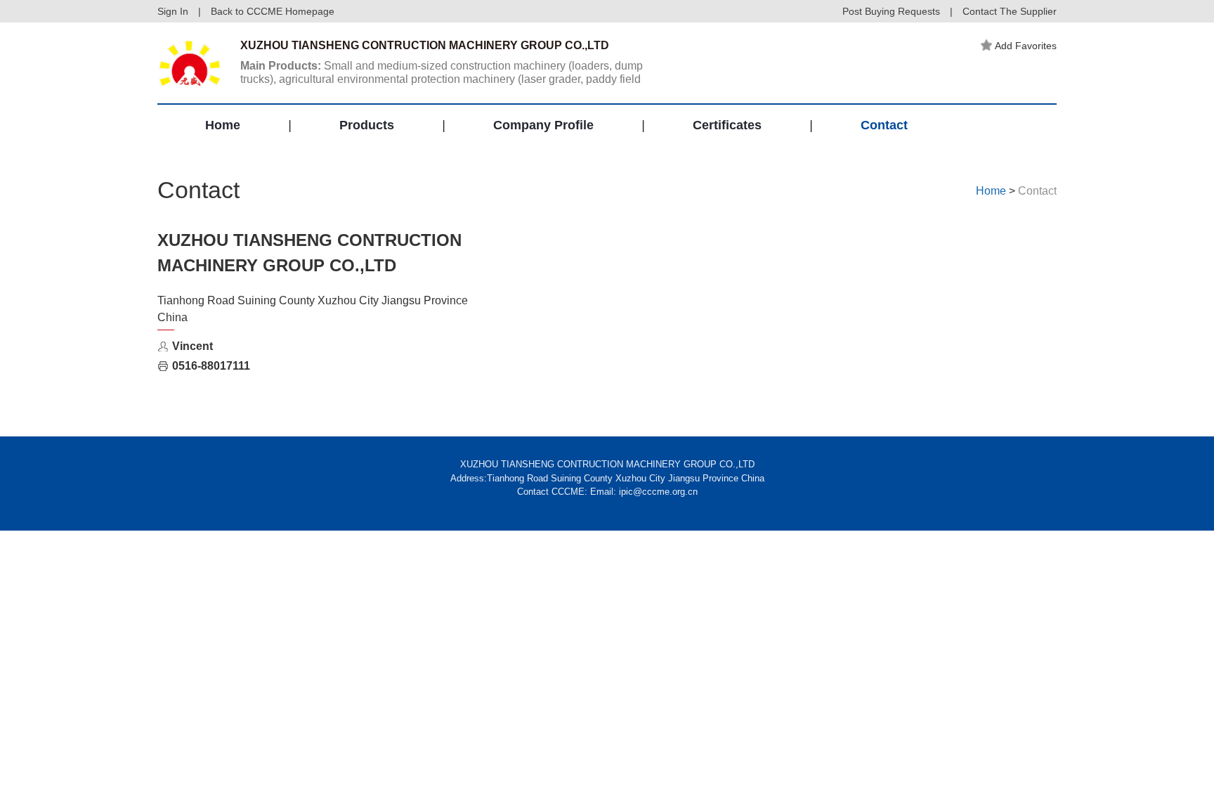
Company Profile (543, 125)
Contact (884, 125)
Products (366, 125)
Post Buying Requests (891, 11)
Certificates (727, 125)
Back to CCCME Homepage (272, 11)
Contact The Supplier (1009, 11)
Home (222, 125)
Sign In (172, 11)
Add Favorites (1026, 45)
